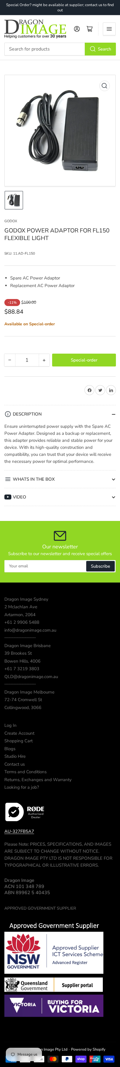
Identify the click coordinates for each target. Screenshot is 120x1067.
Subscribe (100, 566)
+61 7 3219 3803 (21, 669)
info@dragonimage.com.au (30, 630)
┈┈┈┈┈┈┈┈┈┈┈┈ (20, 638)
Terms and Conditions (25, 772)
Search (104, 49)
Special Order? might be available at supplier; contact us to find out (60, 7)
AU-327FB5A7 (19, 831)
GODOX (10, 221)
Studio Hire (15, 756)
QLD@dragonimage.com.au (31, 677)
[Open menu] (109, 28)
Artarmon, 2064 (20, 615)
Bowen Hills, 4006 (22, 661)
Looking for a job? (21, 787)
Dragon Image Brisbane (27, 646)
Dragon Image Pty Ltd (49, 1049)
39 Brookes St (18, 653)
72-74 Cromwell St (23, 700)
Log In (10, 725)
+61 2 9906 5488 (21, 622)
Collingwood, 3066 (22, 707)
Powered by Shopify (88, 1049)
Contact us (14, 764)
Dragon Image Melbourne (29, 692)
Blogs (9, 749)
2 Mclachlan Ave (20, 607)
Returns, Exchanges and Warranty (38, 780)
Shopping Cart (18, 741)
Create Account (19, 733)
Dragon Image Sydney (26, 599)
